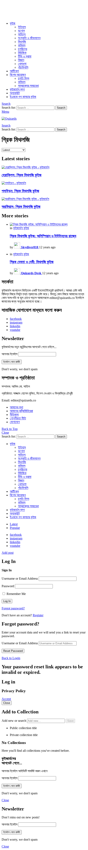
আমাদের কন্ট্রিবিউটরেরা (21, 411)
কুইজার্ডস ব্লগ (17, 89)
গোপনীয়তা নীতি (18, 418)
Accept (6, 699)
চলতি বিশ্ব (23, 78)
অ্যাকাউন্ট (15, 93)
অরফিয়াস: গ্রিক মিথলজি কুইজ (21, 206)
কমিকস (21, 45)
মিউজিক (22, 52)
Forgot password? (13, 608)
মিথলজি (22, 41)
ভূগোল (21, 30)
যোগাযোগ (15, 422)
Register (38, 615)
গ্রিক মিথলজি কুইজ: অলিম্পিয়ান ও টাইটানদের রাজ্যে (43, 236)
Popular (15, 527)
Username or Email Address (20, 578)
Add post (8, 552)
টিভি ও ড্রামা (24, 56)
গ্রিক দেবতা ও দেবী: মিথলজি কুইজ (31, 262)
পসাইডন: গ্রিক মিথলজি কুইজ (20, 191)
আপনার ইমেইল (9, 354)
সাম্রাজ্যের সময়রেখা (28, 85)
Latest (14, 524)
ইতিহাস (22, 27)
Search (61, 107)
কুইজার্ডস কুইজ (21, 228)
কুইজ (12, 23)
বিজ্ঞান (21, 60)
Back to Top (10, 429)
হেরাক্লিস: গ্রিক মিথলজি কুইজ (21, 175)
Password (8, 586)
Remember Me (16, 594)
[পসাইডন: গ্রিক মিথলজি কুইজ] (44, 183)
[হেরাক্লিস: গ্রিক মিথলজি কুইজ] (44, 167)
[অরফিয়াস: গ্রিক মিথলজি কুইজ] (44, 199)
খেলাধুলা (22, 63)
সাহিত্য (22, 34)
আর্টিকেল (14, 71)
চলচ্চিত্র (22, 49)
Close (5, 432)
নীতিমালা (14, 414)
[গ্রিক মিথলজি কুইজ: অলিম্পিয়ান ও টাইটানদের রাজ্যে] (48, 224)
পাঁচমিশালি (23, 67)
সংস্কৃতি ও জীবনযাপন (29, 38)
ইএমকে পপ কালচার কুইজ (23, 96)
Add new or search (14, 720)
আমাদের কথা (16, 407)
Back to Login (11, 658)
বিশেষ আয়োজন (18, 74)
